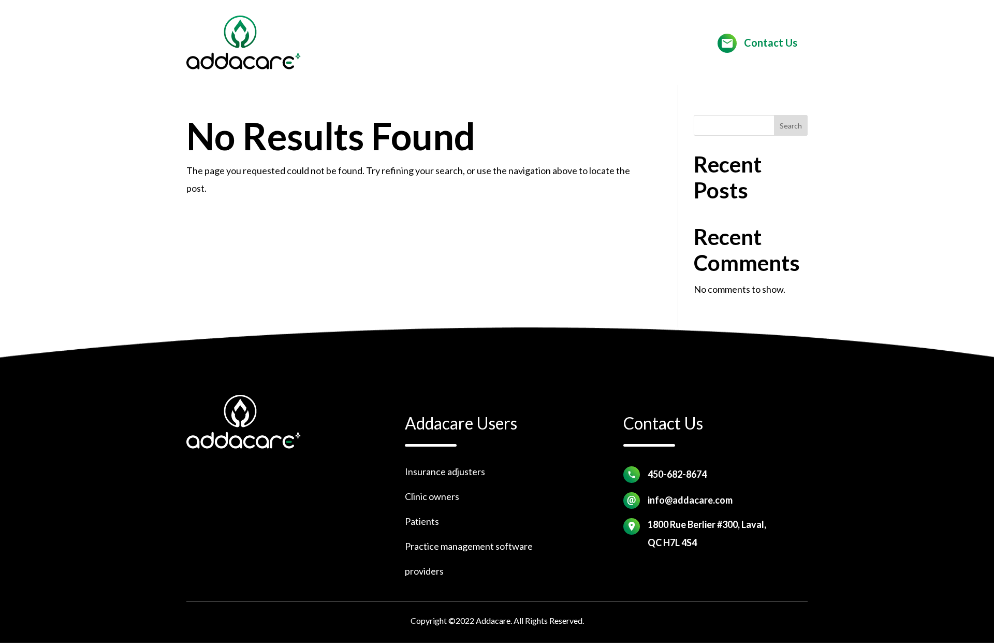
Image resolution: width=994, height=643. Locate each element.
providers (424, 571)
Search (791, 125)
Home (473, 43)
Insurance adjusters (445, 471)
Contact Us (770, 42)
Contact (515, 43)
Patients (422, 521)
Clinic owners (432, 496)
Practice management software (469, 546)
